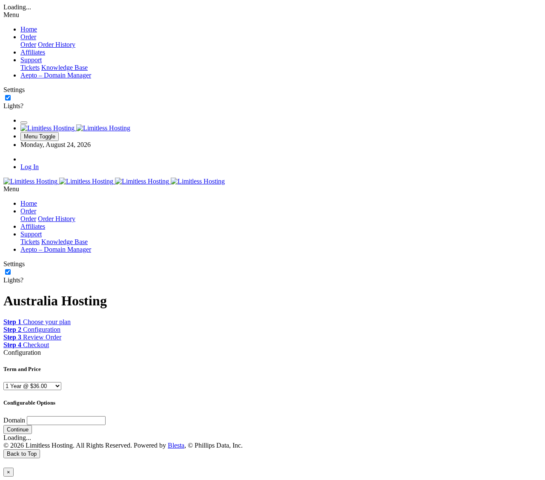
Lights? (13, 105)
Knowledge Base (64, 67)
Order (28, 44)
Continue (18, 429)
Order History (56, 44)
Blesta (176, 445)
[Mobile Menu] (23, 122)
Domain (14, 420)
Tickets (30, 67)
